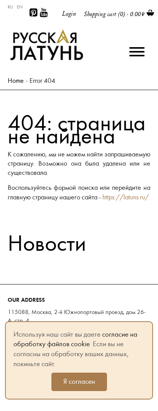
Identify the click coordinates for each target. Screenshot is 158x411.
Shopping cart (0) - (112, 14)
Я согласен (79, 381)
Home (16, 81)
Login (69, 13)
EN (20, 7)
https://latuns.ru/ (125, 197)
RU (10, 7)
